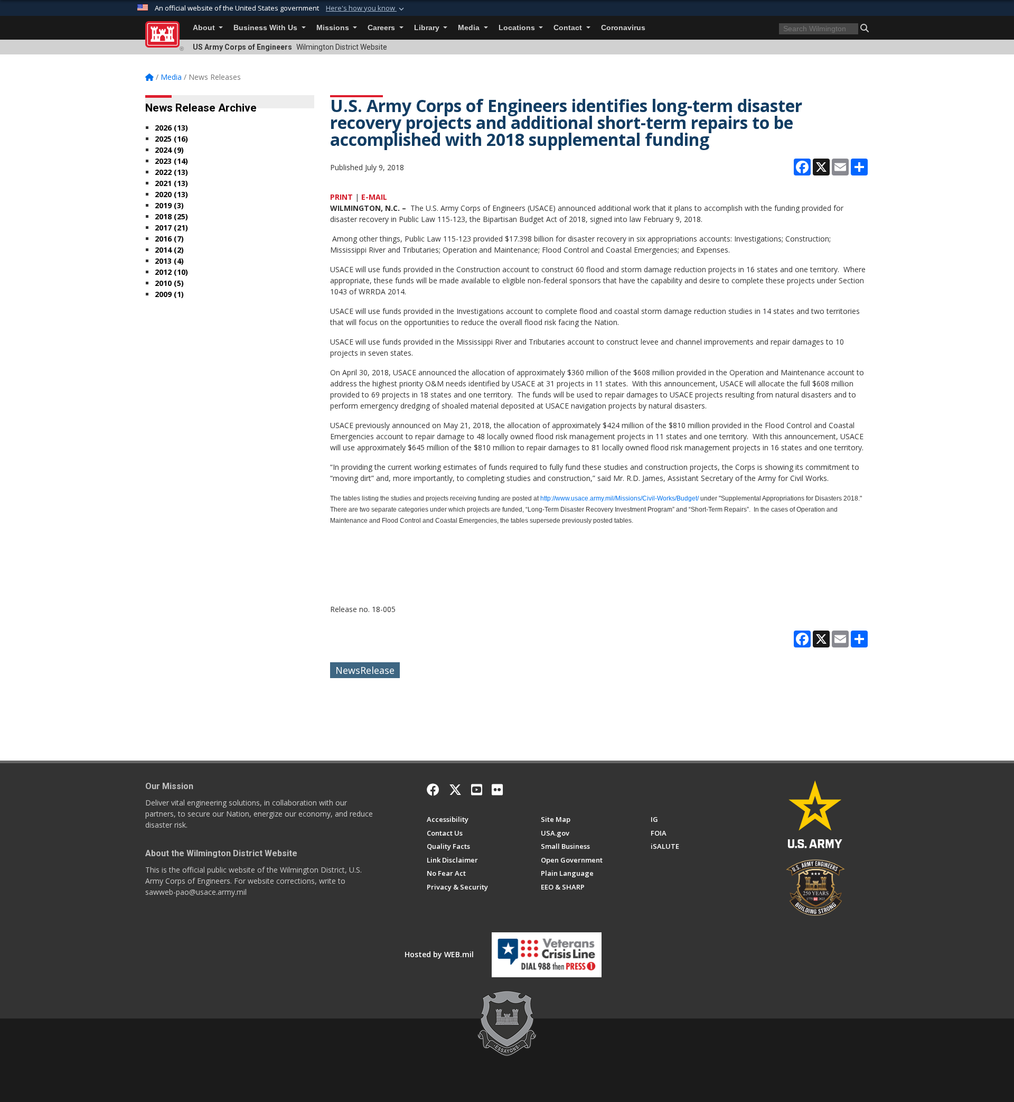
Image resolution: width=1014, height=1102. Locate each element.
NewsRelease (365, 670)
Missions (333, 28)
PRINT (341, 197)
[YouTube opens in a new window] (476, 789)
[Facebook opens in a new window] (433, 789)
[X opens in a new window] (455, 789)
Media (470, 28)
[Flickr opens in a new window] (497, 789)
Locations (518, 28)
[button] (366, 8)
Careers (382, 28)
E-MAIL (374, 197)
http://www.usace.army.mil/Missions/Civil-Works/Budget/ (619, 498)
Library (428, 28)
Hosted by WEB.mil (439, 954)
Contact (568, 28)
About (205, 28)
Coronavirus (623, 28)
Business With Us (266, 28)
